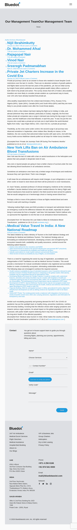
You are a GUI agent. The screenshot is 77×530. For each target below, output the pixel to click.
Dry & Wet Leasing (45, 442)
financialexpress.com (56, 319)
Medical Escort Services (18, 436)
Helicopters (42, 439)
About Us (12, 448)
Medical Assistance (16, 442)
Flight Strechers (15, 439)
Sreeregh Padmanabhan (26, 66)
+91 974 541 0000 (46, 467)
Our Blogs (13, 451)
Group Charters (44, 436)
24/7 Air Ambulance (16, 433)
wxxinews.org (42, 222)
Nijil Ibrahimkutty (21, 43)
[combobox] (30, 366)
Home (38, 27)
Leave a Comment (31, 46)
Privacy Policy (43, 445)
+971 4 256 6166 (46, 463)
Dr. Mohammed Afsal (24, 49)
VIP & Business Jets (46, 433)
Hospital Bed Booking (17, 445)
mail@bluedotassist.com (50, 476)
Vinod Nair (15, 60)
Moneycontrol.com (34, 144)
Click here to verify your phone (40, 379)
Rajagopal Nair (19, 54)
